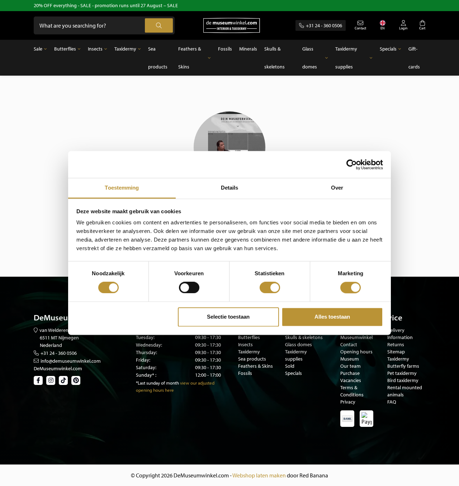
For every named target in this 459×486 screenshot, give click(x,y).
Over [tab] (337, 188)
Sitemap (396, 351)
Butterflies (65, 49)
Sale (38, 49)
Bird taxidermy (402, 380)
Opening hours (356, 351)
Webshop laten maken (259, 475)
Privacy (347, 402)
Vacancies (350, 380)
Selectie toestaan (228, 317)
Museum (349, 359)
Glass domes (309, 58)
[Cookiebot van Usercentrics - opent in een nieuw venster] (351, 164)
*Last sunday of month (157, 383)
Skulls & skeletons (274, 58)
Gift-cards (414, 58)
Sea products (157, 58)
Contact (348, 344)
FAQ (391, 402)
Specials (388, 49)
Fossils (225, 49)
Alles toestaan (332, 317)
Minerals (248, 49)
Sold (289, 366)
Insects (95, 49)
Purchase (350, 373)
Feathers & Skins (189, 58)
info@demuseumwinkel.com (71, 361)
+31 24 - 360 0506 (324, 25)
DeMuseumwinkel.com (58, 368)
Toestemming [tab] (122, 188)
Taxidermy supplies (346, 58)
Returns (395, 344)
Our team (350, 366)
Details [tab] (229, 188)
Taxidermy (125, 49)
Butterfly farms (403, 366)
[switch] (189, 288)
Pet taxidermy (402, 373)
